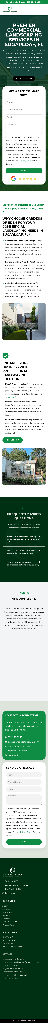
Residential (7, 912)
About (5, 906)
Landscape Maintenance (13, 959)
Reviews (6, 915)
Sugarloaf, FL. (11, 397)
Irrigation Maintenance (12, 968)
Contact (6, 919)
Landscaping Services (12, 978)
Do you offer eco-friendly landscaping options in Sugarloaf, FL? (23, 564)
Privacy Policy (26, 161)
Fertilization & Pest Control (14, 975)
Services (6, 909)
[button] (43, 10)
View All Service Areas (12, 947)
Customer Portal (9, 922)
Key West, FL (8, 937)
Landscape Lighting (11, 965)
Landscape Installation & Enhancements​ (20, 962)
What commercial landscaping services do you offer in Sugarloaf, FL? (23, 539)
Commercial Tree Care (12, 972)
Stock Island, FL (9, 944)
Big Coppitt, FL (9, 940)
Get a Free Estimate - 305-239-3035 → (24, 2)
